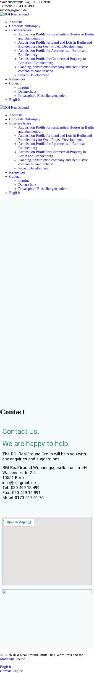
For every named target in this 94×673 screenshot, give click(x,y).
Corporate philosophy (24, 26)
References (17, 79)
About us (15, 22)
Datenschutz (27, 91)
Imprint (23, 87)
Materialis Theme (12, 659)
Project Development (33, 75)
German (6, 671)
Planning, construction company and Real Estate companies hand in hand (53, 69)
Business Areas (20, 30)
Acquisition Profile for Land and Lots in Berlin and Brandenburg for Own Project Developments (55, 44)
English (5, 667)
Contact (14, 83)
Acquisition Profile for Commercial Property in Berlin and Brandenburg (52, 61)
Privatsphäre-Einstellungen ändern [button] (43, 95)
